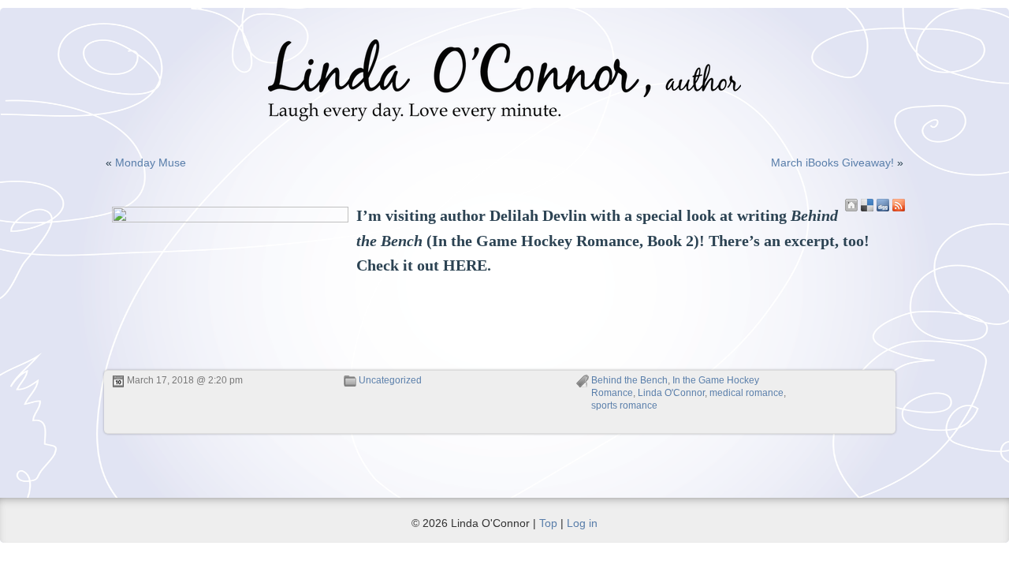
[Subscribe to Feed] (898, 205)
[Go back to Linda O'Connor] (851, 205)
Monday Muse (150, 162)
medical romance (746, 392)
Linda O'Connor (671, 392)
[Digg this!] (883, 205)
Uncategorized (390, 380)
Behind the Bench (629, 380)
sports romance (624, 405)
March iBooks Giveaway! (832, 162)
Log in (582, 523)
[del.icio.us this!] (867, 205)
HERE (465, 265)
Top (548, 523)
